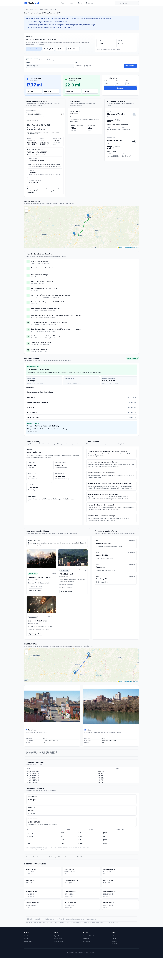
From (28, 62)
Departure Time (31, 110)
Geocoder (86, 938)
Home (26, 9)
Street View (86, 941)
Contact (114, 944)
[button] (74, 234)
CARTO (136, 247)
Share (62, 49)
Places (63, 3)
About (114, 936)
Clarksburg (53, 9)
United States (34, 9)
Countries (27, 936)
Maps (71, 3)
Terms (114, 938)
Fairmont (89, 730)
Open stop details (35, 590)
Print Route (74, 49)
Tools (80, 3)
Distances (89, 3)
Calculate (120, 88)
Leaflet (121, 247)
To (76, 62)
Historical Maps (58, 941)
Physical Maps (58, 936)
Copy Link (50, 49)
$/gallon (106, 81)
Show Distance (130, 65)
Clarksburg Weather (116, 114)
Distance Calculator (89, 936)
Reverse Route (35, 49)
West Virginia (44, 9)
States (26, 938)
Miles (127, 81)
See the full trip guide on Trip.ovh (53, 919)
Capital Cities (28, 941)
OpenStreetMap (129, 247)
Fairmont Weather (115, 140)
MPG (116, 81)
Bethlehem (74, 114)
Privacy (114, 941)
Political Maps (58, 938)
